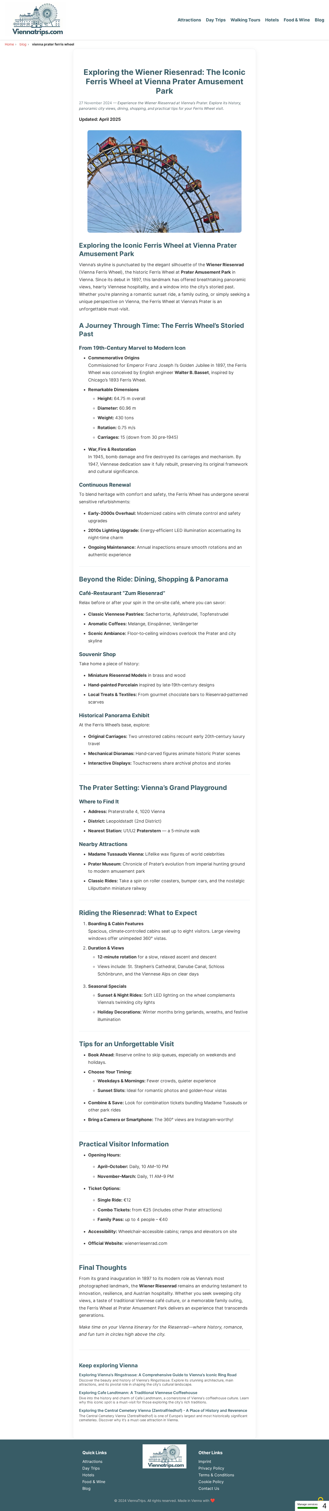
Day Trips (216, 19)
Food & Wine (297, 19)
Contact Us (208, 1488)
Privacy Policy (211, 1468)
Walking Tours (245, 19)
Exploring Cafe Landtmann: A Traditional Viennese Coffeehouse (138, 1392)
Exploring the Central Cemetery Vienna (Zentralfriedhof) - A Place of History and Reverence (163, 1410)
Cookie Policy (211, 1481)
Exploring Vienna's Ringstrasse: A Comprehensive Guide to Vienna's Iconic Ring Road (158, 1374)
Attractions (189, 19)
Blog (319, 19)
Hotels (272, 19)
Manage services (307, 1504)
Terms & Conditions (216, 1474)
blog (23, 44)
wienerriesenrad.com (146, 1243)
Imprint (204, 1461)
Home (9, 44)
